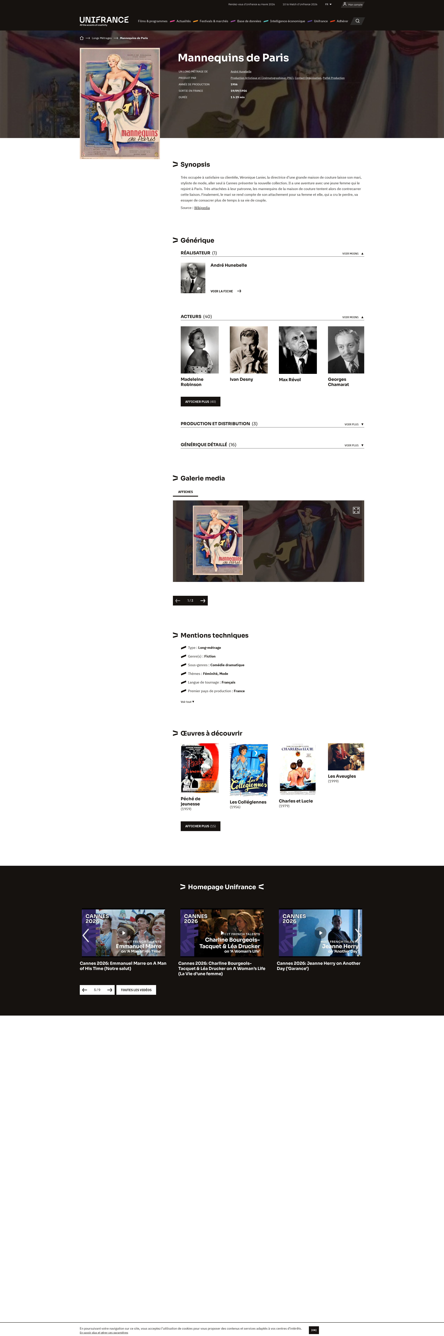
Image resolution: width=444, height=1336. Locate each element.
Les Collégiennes (248, 802)
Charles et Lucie (296, 801)
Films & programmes (153, 21)
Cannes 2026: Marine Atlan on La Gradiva (326, 963)
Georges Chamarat (338, 382)
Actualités (184, 21)
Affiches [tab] (185, 492)
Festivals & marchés (214, 21)
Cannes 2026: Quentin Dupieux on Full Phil (225, 966)
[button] (356, 511)
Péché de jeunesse (190, 801)
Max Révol (290, 379)
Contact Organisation (308, 78)
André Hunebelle (241, 71)
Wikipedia (202, 207)
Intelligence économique (287, 21)
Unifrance (321, 21)
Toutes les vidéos (136, 990)
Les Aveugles (342, 776)
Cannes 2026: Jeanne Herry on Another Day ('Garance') (127, 966)
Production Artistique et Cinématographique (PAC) (262, 78)
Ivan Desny (241, 379)
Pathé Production (334, 78)
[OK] (314, 1330)
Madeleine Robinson (192, 382)
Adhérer (342, 21)
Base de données (249, 21)
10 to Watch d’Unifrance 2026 (300, 4)
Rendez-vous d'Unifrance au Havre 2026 (251, 4)
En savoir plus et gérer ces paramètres (104, 1332)
